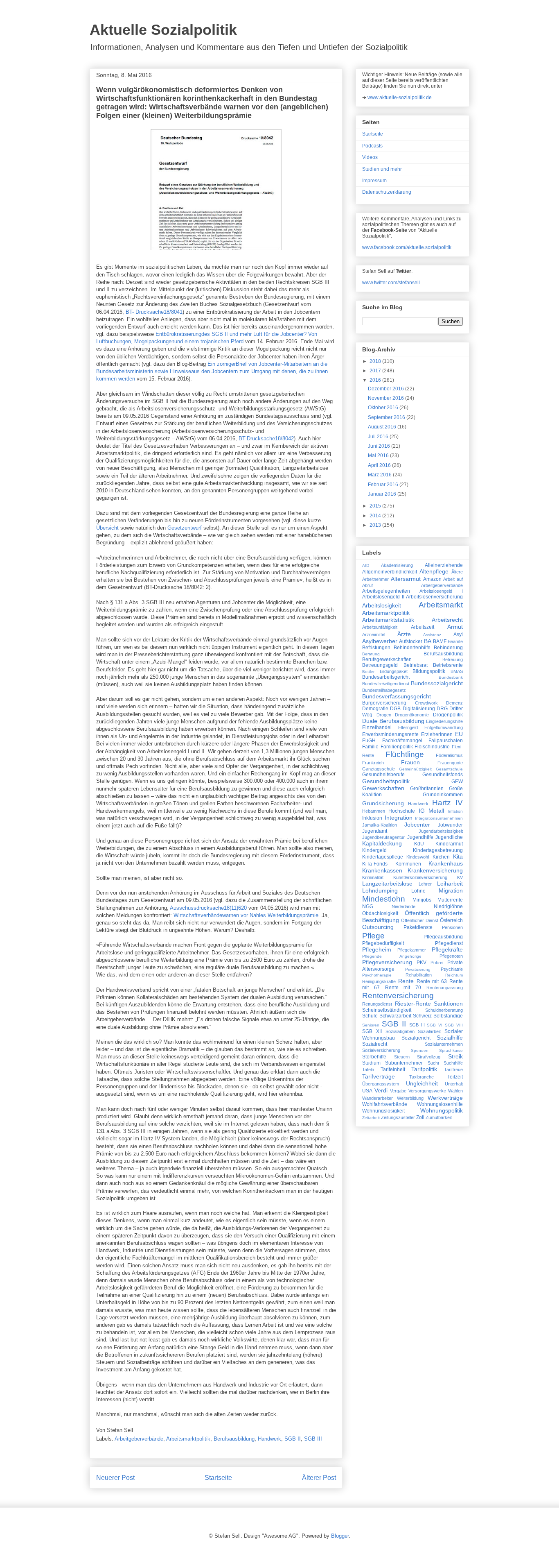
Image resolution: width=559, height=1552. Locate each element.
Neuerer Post (115, 1477)
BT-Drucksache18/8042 (266, 438)
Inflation (455, 811)
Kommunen (408, 864)
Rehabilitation (419, 974)
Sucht (433, 1062)
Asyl (458, 634)
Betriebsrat (415, 665)
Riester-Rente (413, 1003)
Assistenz (432, 634)
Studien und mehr (382, 169)
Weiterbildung (410, 1098)
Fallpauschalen (445, 740)
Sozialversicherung (381, 1050)
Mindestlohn (383, 899)
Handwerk (269, 1439)
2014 (376, 516)
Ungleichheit (422, 1083)
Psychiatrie (452, 969)
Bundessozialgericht (437, 683)
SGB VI (434, 1025)
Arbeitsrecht (447, 619)
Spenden (419, 1050)
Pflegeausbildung (443, 937)
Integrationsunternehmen (439, 818)
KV (460, 877)
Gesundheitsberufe (383, 774)
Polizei (437, 962)
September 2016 (387, 417)
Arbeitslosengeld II (383, 597)
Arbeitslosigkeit (381, 605)
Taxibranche (421, 1076)
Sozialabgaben (400, 1031)
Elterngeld (408, 727)
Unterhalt (454, 1083)
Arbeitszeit (422, 627)
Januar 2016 (382, 494)
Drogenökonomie (412, 714)
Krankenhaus (445, 863)
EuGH (369, 740)
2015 (376, 506)
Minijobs (421, 900)
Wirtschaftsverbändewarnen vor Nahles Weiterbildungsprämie (246, 915)
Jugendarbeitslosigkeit (441, 831)
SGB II (292, 1439)
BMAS (457, 671)
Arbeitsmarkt (441, 604)
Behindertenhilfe (412, 647)
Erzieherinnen (437, 734)
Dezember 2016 (386, 389)
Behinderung (448, 647)
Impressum (374, 181)
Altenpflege (434, 571)
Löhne (418, 891)
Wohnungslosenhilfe (440, 1104)
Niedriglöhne (448, 906)
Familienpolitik (397, 747)
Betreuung (452, 659)
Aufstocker (410, 641)
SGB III (313, 1439)
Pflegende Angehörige (392, 956)
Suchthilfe (453, 1062)
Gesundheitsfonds (442, 774)
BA (427, 641)
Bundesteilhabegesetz (384, 690)
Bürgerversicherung (384, 703)
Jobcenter (417, 824)
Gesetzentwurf (184, 528)
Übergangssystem (380, 1083)
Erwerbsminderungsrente (390, 734)
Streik (455, 1056)
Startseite (218, 1477)
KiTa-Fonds (375, 864)
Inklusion (372, 818)
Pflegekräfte (447, 949)
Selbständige (448, 1016)
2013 (376, 525)
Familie (370, 747)
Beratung (371, 654)
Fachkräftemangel (402, 740)
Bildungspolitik (428, 671)
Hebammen (373, 811)
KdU (419, 844)
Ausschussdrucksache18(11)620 (208, 908)
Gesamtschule (449, 769)
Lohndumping (380, 890)
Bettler (368, 671)
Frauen (410, 762)
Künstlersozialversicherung (420, 877)
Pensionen (452, 927)
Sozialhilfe (450, 1037)
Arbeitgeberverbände (139, 1439)
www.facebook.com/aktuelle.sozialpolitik (406, 247)
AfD (365, 565)
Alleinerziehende (444, 565)
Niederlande (403, 906)
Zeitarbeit (371, 1117)
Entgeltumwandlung (443, 727)
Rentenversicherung (398, 995)
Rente (406, 981)
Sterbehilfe (374, 1057)
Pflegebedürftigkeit (383, 943)
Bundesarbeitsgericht (386, 677)
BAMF (439, 641)
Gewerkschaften (383, 788)
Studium (371, 1063)
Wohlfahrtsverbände (384, 1104)
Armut (455, 626)
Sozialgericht (416, 1038)
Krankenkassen (382, 870)
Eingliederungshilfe (444, 721)
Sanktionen (448, 1003)
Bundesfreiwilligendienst (385, 683)
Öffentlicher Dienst (419, 920)
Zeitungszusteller (398, 1117)
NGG (367, 906)
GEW (457, 781)
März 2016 (380, 475)
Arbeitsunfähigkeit (379, 627)
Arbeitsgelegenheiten (386, 591)
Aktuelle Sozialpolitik (163, 29)
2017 (376, 371)
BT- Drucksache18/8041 (154, 312)
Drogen (383, 714)
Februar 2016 (383, 484)
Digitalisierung (419, 708)
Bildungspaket (394, 671)
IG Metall (431, 810)
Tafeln (368, 1069)
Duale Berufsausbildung (393, 721)
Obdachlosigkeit (380, 913)
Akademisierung (397, 565)
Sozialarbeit (429, 1031)
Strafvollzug (428, 1056)
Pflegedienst (449, 943)
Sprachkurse (451, 1050)
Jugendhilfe (420, 837)
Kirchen (441, 857)
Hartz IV (447, 802)
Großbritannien (427, 788)
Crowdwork (426, 702)
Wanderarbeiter (377, 1098)
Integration (398, 817)
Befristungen (376, 647)
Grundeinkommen (443, 795)
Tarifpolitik (424, 1069)
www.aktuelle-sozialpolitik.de (399, 97)
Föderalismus (449, 755)
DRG (442, 708)
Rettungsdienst (377, 1003)
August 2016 (382, 427)
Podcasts (372, 146)
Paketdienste (418, 927)
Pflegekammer (411, 949)
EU (459, 734)
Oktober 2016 (383, 407)
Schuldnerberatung (444, 1010)
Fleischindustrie (432, 747)
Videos (370, 157)
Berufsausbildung (234, 1439)
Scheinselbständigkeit (386, 1010)
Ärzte (404, 634)
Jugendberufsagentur (383, 837)
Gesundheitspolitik (386, 781)
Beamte (455, 641)
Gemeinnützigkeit (415, 769)
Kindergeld (374, 850)
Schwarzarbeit (395, 1016)
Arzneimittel (373, 634)
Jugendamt (374, 831)
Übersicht (107, 528)
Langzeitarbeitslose (387, 883)
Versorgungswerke (427, 1090)
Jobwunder (450, 825)
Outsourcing (378, 927)
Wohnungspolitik (441, 1110)
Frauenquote (450, 762)
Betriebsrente (448, 665)
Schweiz (422, 1016)
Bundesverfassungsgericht (396, 696)
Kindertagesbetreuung (438, 850)
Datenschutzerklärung (386, 192)
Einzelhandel (377, 727)
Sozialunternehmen (444, 1044)
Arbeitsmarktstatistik (388, 619)
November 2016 (386, 398)
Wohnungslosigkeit (383, 1111)
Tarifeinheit (393, 1069)
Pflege (373, 935)
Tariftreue (453, 1069)
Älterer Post (319, 1477)
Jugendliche (449, 837)
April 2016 (380, 465)
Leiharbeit (450, 883)
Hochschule (401, 811)
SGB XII (372, 1031)
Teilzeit (455, 1077)
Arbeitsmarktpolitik (188, 1439)
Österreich (451, 920)
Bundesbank (451, 677)
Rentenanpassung (444, 987)
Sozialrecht (374, 1044)
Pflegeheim (376, 949)
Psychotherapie (377, 975)
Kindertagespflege (382, 857)
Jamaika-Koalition (379, 824)
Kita (458, 856)
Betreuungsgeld (380, 665)
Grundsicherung (383, 803)
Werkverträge (445, 1097)
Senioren (370, 1025)
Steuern (402, 1056)
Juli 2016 (379, 437)
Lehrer (425, 883)
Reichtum (454, 975)
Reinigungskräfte (379, 981)
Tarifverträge (378, 1076)
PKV (421, 962)
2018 (376, 361)
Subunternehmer (404, 1063)
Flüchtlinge (404, 754)
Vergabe (398, 1090)
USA (367, 1091)
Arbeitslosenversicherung (434, 597)
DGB (395, 708)
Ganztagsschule (378, 768)
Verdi (381, 1090)
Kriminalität (372, 877)
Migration (451, 890)
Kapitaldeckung (382, 843)
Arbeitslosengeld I (441, 591)
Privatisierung (418, 969)
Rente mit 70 (403, 987)
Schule (370, 1016)
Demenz (454, 702)
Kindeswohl (417, 856)
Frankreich (373, 762)
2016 (376, 380)
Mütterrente (450, 900)
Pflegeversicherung (387, 962)
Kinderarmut (449, 844)
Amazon (432, 579)
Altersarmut (406, 578)
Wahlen (455, 1090)
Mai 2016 (379, 455)
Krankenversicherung (435, 870)
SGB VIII (454, 1025)
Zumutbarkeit (439, 1117)
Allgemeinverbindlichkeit (389, 572)
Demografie (375, 708)
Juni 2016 (379, 446)
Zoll (420, 1117)
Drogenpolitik (448, 715)
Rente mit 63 (432, 981)
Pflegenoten (451, 956)
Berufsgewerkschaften (387, 659)
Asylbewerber (379, 641)
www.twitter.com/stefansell (391, 282)
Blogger (340, 1536)
